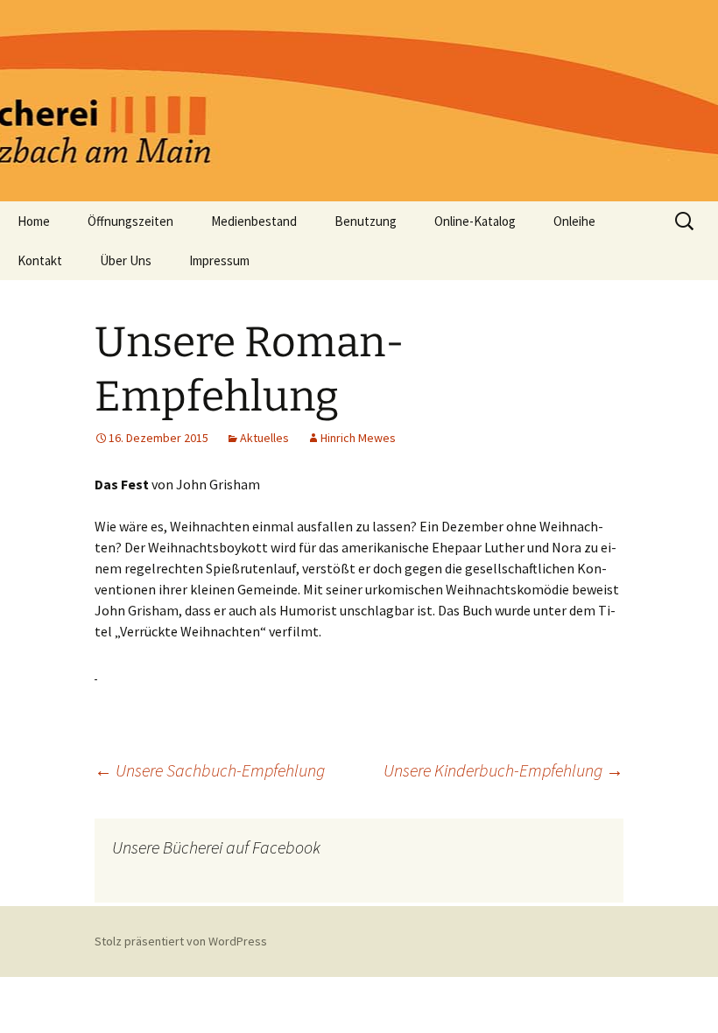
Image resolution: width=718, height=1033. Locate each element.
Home (34, 221)
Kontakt (40, 260)
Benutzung (365, 221)
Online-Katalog (475, 221)
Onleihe (574, 221)
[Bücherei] (359, 100)
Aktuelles (264, 438)
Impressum (219, 260)
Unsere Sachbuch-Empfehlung (210, 770)
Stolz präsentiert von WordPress (181, 941)
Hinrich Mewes (358, 438)
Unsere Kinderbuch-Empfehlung (503, 770)
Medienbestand (254, 221)
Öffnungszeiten (130, 221)
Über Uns (125, 260)
